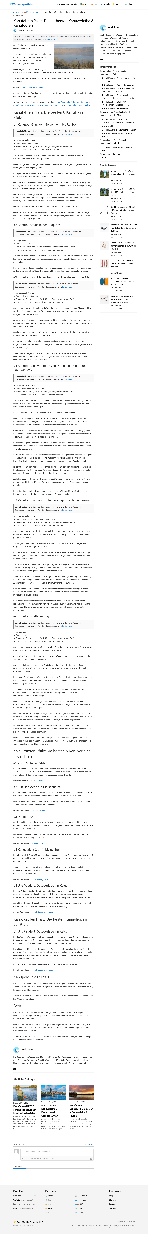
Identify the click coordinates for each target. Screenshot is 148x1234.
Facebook (17, 1208)
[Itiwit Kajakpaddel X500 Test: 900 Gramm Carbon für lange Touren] (104, 210)
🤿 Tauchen (79, 1213)
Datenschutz (130, 1222)
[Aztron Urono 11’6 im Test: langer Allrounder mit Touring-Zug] (104, 174)
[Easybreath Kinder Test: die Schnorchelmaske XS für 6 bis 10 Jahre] (104, 246)
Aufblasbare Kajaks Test (32, 87)
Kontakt (112, 1204)
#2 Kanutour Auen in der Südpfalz (118, 85)
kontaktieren (67, 134)
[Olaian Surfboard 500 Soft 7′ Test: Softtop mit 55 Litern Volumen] (104, 264)
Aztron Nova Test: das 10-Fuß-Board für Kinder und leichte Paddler (124, 192)
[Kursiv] (25, 1158)
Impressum (121, 1222)
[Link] (46, 1158)
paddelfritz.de (37, 843)
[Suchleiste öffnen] (136, 4)
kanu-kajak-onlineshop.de (42, 912)
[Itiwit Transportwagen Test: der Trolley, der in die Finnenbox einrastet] (104, 299)
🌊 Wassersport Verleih (66, 4)
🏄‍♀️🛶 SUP (83, 4)
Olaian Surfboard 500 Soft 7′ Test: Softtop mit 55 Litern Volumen (123, 263)
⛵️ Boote (48, 1200)
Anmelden (89, 1144)
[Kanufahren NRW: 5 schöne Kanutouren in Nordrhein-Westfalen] (25, 1099)
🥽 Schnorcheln (81, 1196)
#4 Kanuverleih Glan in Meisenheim (119, 130)
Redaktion (27, 1049)
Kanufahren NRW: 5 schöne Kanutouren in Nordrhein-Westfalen (24, 1110)
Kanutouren (38, 12)
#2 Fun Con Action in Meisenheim (118, 123)
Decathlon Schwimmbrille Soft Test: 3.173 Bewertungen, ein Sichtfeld (124, 228)
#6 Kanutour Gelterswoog (115, 108)
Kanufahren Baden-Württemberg (27, 105)
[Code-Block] (43, 1158)
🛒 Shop (128, 4)
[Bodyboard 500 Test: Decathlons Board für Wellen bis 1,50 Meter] (104, 282)
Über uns (112, 1200)
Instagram (17, 1204)
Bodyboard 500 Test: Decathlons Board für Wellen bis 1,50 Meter (123, 281)
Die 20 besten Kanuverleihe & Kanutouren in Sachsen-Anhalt (49, 1110)
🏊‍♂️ (76, 1200)
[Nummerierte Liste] (34, 1158)
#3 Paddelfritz (110, 126)
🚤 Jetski (48, 1204)
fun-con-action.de (38, 810)
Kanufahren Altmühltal (66, 102)
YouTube (16, 1200)
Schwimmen (82, 1200)
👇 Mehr (116, 4)
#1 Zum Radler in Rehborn (115, 119)
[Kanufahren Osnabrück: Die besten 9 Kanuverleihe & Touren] (81, 1098)
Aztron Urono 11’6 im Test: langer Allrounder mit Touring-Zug (123, 174)
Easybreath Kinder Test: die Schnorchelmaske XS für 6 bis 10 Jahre (123, 246)
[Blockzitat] (40, 1158)
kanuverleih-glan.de (39, 879)
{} (49, 1158)
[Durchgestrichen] (31, 1158)
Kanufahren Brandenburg (53, 105)
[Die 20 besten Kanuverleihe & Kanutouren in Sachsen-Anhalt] (53, 1098)
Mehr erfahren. (50, 39)
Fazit (103, 157)
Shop (111, 1196)
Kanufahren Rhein (84, 102)
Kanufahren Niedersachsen (80, 105)
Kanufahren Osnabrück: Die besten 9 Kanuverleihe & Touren (81, 1110)
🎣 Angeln (105, 4)
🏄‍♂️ (76, 1208)
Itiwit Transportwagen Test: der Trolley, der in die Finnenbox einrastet (122, 299)
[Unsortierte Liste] (37, 1158)
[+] (53, 1158)
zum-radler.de (37, 781)
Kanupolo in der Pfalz (110, 154)
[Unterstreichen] (28, 1158)
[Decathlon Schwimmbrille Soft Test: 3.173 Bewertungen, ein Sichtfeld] (104, 228)
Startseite (17, 12)
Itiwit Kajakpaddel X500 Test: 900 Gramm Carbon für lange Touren (123, 210)
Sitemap (112, 1208)
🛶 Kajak (94, 4)
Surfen (80, 1208)
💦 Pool (48, 1213)
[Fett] (22, 1158)
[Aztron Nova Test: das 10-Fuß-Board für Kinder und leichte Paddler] (104, 192)
